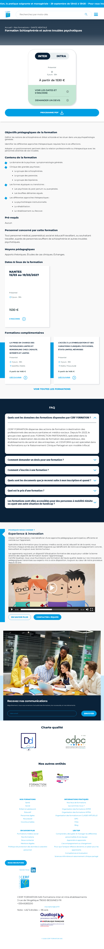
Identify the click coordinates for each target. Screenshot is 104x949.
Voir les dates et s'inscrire (46, 91)
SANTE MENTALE (39, 27)
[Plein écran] (91, 609)
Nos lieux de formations (76, 803)
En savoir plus (19, 617)
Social (27, 806)
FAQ (76, 822)
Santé (27, 803)
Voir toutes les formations (52, 389)
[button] (51, 588)
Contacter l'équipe (47, 617)
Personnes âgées (28, 815)
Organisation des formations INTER (76, 809)
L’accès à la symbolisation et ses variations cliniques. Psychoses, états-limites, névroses (76, 346)
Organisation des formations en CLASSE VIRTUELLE (76, 815)
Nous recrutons (16, 863)
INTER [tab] (42, 56)
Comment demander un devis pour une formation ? (36, 460)
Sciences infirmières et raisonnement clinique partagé (76, 856)
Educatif (27, 812)
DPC (76, 819)
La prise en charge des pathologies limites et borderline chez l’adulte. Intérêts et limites (23, 348)
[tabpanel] (52, 95)
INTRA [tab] (61, 56)
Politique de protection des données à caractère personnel (27, 848)
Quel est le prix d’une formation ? (26, 490)
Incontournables (27, 822)
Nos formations (21, 27)
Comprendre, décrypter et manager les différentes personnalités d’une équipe (76, 835)
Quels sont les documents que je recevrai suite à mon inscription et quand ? (49, 480)
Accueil (8, 27)
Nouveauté (27, 819)
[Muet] (87, 609)
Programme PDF (49, 112)
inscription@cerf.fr (52, 907)
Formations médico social (27, 834)
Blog (76, 825)
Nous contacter (27, 840)
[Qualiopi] (52, 920)
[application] (51, 588)
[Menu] (95, 14)
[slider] (49, 609)
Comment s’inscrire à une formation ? (28, 470)
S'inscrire (14, 319)
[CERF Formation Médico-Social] (7, 14)
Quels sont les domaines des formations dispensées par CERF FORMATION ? (49, 417)
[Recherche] (86, 14)
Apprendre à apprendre (76, 840)
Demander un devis (47, 100)
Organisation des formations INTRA (76, 812)
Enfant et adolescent (27, 809)
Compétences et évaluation (76, 853)
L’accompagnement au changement (76, 843)
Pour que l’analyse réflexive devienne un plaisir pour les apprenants (76, 848)
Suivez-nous (25, 870)
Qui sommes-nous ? (76, 806)
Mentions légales (27, 843)
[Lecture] (12, 609)
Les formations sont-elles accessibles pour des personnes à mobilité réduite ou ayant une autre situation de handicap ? (50, 502)
